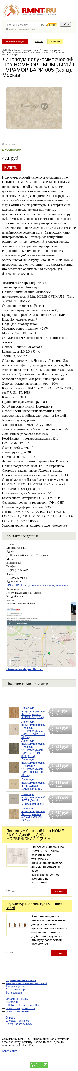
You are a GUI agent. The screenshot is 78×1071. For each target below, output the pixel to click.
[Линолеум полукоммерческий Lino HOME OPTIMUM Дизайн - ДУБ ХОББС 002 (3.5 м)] (13, 772)
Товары (55, 41)
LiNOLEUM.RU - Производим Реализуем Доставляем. (37, 585)
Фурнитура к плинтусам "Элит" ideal (35, 906)
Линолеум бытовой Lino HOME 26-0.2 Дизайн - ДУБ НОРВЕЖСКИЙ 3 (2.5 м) (35, 835)
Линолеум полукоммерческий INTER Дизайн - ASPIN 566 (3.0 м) (33, 712)
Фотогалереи (14, 992)
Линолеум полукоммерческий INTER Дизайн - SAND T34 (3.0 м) (33, 784)
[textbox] (32, 24)
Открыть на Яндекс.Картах (24, 669)
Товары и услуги (16, 986)
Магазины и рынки (17, 998)
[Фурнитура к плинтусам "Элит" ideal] (17, 934)
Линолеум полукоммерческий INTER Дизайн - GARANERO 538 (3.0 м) (33, 814)
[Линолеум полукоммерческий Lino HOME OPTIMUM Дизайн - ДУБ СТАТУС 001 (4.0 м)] (13, 734)
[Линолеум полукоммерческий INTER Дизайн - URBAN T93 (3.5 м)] (13, 804)
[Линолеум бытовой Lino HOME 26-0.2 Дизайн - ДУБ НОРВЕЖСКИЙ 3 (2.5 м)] (17, 865)
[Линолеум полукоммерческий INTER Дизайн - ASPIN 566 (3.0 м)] (13, 717)
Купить (10, 167)
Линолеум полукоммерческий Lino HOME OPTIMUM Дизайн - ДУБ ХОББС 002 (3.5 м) (33, 767)
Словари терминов (17, 1020)
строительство (28, 14)
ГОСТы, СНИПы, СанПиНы (22, 1005)
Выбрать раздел (15, 41)
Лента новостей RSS (19, 1023)
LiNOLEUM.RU (11, 149)
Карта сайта (9, 1050)
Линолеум (8, 144)
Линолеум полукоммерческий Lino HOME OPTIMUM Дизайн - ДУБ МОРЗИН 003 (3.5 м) (33, 748)
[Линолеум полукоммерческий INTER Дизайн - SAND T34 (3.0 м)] (13, 789)
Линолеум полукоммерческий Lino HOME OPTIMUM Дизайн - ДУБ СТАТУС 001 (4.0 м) (33, 729)
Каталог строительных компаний (26, 983)
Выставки (12, 1002)
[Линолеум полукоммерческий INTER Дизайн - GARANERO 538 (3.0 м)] (13, 819)
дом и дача (51, 14)
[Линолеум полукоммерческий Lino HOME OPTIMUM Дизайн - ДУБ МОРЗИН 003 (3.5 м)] (13, 753)
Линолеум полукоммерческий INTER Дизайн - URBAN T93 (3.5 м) (33, 799)
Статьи (39, 41)
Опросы (10, 1017)
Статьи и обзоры (16, 989)
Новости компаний (17, 1011)
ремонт (40, 14)
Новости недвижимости (20, 1008)
